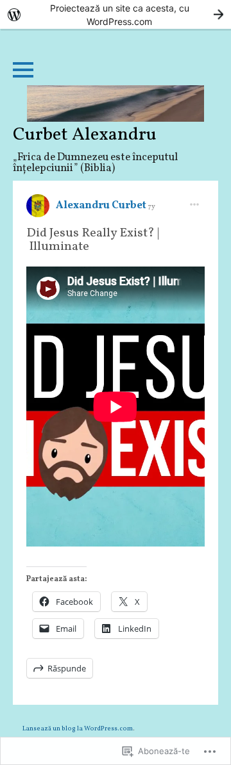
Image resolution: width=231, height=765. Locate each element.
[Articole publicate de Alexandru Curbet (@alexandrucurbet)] (37, 210)
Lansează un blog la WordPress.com (77, 728)
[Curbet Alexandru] (115, 103)
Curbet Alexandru (85, 135)
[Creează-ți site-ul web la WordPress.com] (115, 14)
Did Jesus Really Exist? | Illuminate (92, 240)
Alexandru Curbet (102, 205)
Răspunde (66, 668)
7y (151, 206)
